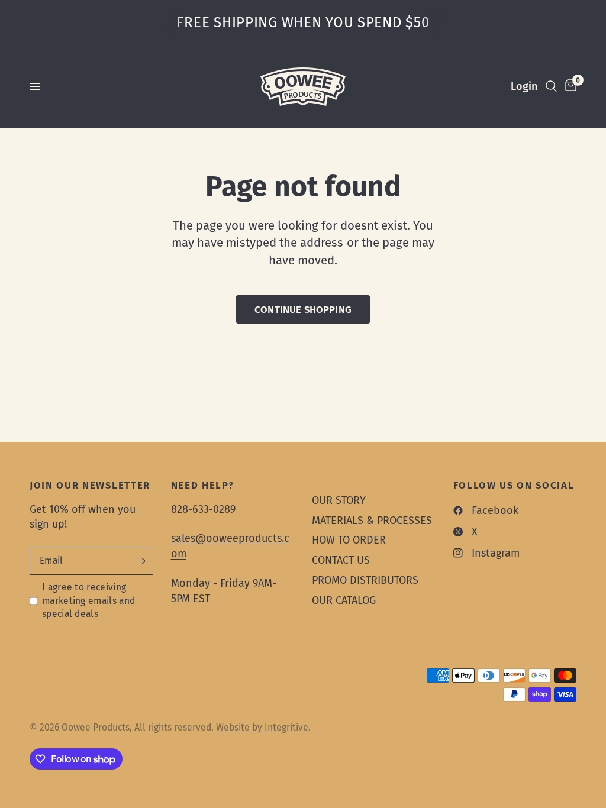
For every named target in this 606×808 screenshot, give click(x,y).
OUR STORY (339, 500)
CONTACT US (341, 560)
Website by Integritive (262, 727)
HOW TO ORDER (349, 540)
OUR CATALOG (344, 600)
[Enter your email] (141, 561)
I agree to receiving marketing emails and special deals (88, 600)
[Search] (551, 86)
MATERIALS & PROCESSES (372, 520)
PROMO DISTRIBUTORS (365, 580)
